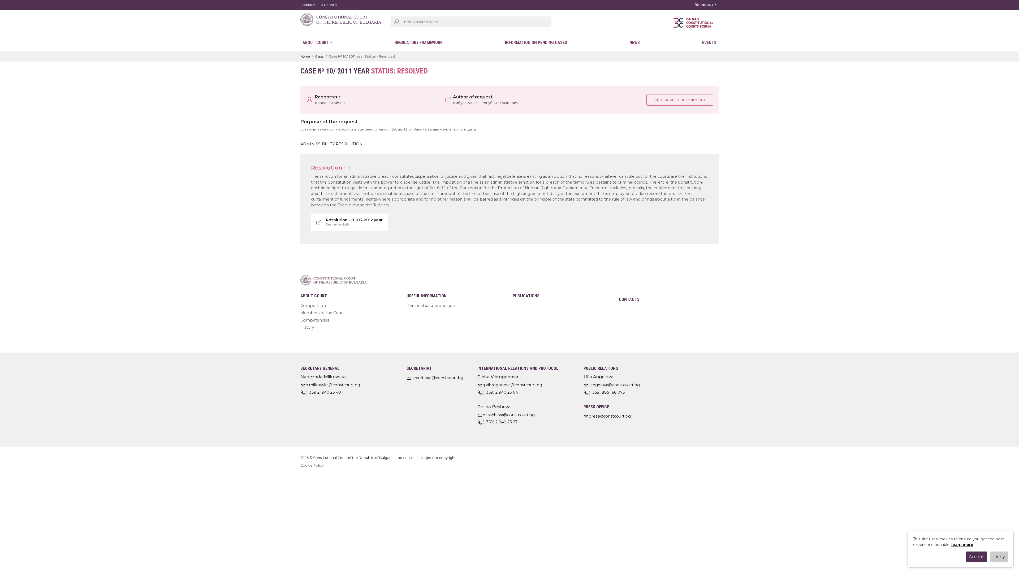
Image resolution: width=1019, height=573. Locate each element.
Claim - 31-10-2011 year (682, 100)
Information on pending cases (536, 42)
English (706, 5)
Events (709, 42)
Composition (313, 305)
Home (305, 56)
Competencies (314, 320)
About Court (316, 42)
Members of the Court (322, 312)
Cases (319, 56)
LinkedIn (330, 5)
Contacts (309, 5)
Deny (999, 556)
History (307, 327)
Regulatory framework (419, 42)
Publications (526, 295)
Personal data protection (431, 305)
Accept (976, 556)
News (634, 42)
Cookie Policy (312, 465)
